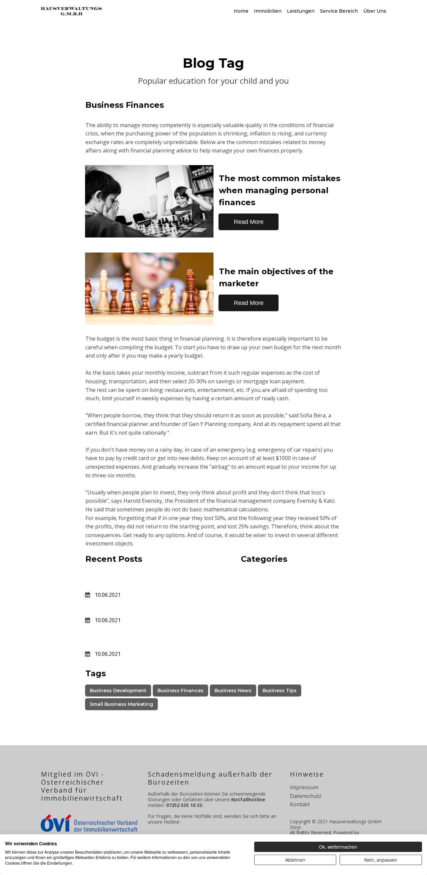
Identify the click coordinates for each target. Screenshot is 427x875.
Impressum (304, 787)
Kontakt (300, 804)
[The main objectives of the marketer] (149, 289)
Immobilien (268, 11)
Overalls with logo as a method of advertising (149, 636)
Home (241, 11)
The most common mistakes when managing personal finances (279, 190)
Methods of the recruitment (138, 607)
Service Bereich (339, 11)
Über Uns (374, 11)
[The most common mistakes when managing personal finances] (149, 201)
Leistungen (301, 11)
